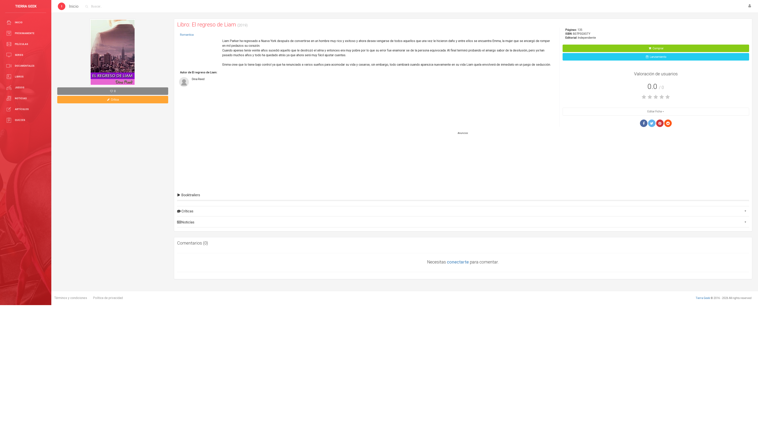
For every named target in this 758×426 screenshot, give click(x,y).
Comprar (658, 48)
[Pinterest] (660, 123)
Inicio (74, 6)
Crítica (114, 99)
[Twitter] (652, 123)
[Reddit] (668, 123)
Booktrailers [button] (190, 195)
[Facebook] (643, 123)
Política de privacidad (108, 298)
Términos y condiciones (70, 298)
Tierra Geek (703, 298)
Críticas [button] (187, 211)
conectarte (458, 262)
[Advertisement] (200, 50)
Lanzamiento (657, 56)
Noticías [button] (187, 222)
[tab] (463, 195)
